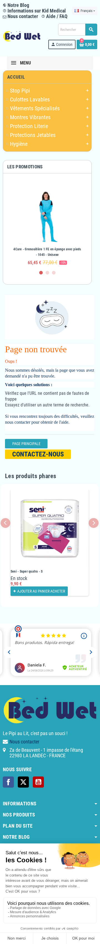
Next (93, 523)
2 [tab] (47, 272)
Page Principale (26, 443)
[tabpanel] (47, 224)
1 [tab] (41, 272)
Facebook (8, 782)
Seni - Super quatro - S (27, 571)
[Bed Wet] (22, 36)
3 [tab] (54, 272)
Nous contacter (22, 16)
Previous (5, 523)
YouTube (38, 782)
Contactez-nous (38, 454)
